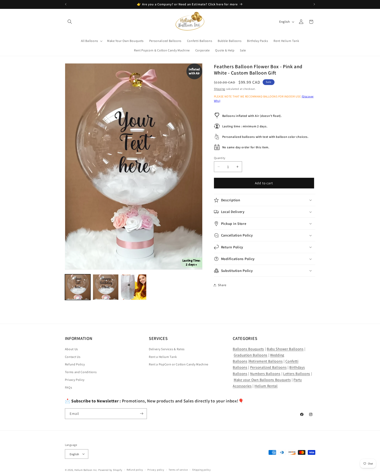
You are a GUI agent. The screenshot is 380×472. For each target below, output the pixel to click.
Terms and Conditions (81, 372)
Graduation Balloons (250, 355)
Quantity (219, 158)
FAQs (68, 387)
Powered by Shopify (110, 470)
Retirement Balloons (266, 361)
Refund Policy (75, 364)
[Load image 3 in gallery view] (133, 287)
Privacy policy (155, 469)
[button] (70, 22)
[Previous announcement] (65, 4)
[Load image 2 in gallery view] (106, 287)
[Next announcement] (314, 4)
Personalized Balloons (268, 367)
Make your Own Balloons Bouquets (262, 379)
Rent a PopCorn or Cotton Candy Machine (178, 364)
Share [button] (222, 285)
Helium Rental (266, 385)
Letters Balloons (296, 373)
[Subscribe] (142, 413)
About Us (71, 349)
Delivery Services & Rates (167, 349)
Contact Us (73, 357)
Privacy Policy (75, 380)
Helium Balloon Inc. (86, 470)
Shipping (219, 89)
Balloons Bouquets (248, 348)
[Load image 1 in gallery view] (78, 287)
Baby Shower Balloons (285, 348)
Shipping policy (201, 469)
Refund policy (135, 469)
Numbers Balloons (265, 373)
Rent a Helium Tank (163, 357)
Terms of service (178, 469)
